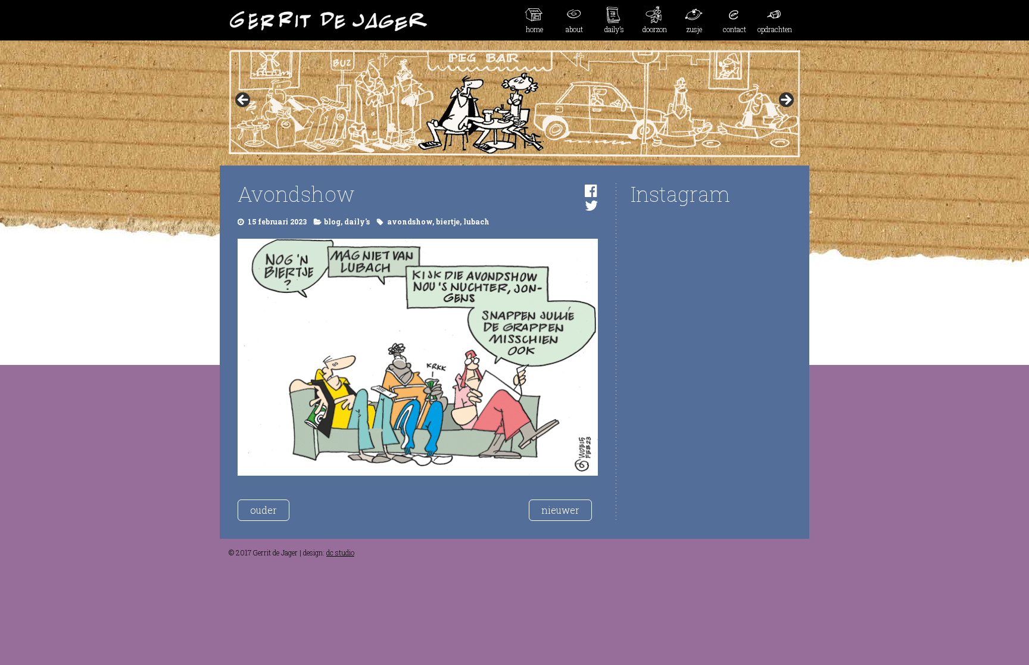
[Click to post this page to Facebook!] (591, 190)
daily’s (614, 29)
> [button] (785, 101)
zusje (694, 29)
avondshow (409, 221)
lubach (476, 221)
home (534, 29)
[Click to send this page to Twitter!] (591, 205)
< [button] (243, 101)
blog (332, 221)
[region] (514, 103)
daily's (357, 221)
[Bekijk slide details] (514, 103)
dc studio (340, 552)
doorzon (655, 29)
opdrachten (774, 29)
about (574, 29)
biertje (448, 221)
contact (734, 29)
